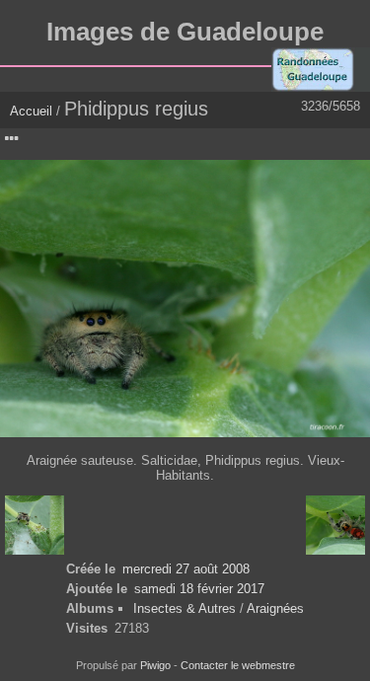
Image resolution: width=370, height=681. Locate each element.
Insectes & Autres (186, 608)
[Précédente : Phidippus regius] (34, 525)
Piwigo (155, 665)
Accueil (31, 111)
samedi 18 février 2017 (199, 588)
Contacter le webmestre (238, 665)
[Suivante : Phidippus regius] (335, 525)
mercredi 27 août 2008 (186, 569)
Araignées (275, 608)
